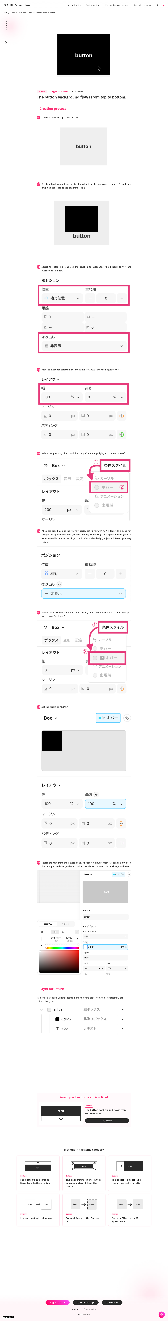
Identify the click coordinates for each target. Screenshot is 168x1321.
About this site (74, 5)
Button (12, 13)
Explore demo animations (116, 5)
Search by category (142, 5)
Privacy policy (90, 1309)
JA (157, 5)
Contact (75, 1309)
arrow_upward (162, 1315)
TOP (5, 13)
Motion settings (93, 5)
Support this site (57, 1302)
